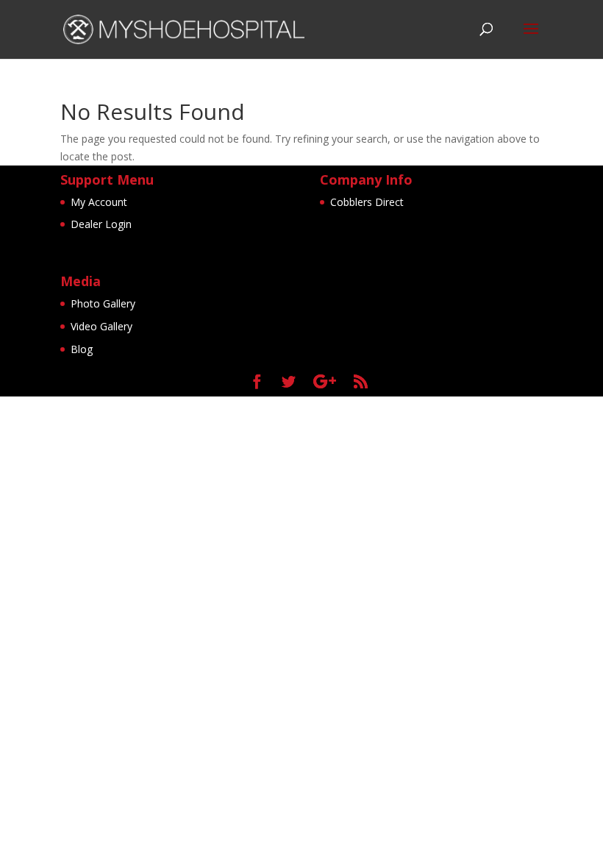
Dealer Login (101, 224)
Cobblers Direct (367, 202)
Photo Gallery (103, 303)
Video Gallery (101, 326)
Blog (82, 349)
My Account (99, 202)
